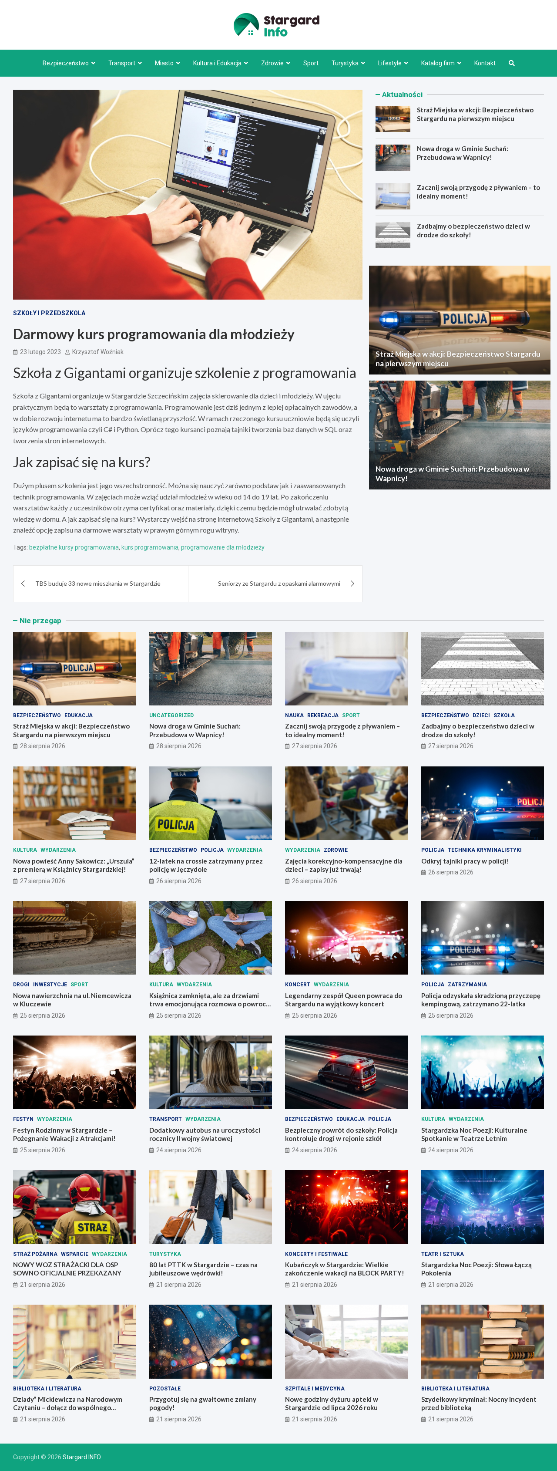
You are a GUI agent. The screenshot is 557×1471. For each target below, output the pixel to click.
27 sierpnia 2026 (314, 745)
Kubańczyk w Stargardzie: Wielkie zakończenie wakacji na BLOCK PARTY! (344, 1269)
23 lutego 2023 (40, 351)
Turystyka (345, 63)
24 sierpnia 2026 (178, 1150)
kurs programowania (149, 547)
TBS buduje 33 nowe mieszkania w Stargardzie (98, 583)
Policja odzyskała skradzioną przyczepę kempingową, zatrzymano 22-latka (480, 1000)
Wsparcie (74, 1254)
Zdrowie (272, 63)
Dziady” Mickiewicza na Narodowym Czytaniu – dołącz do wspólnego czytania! (67, 1407)
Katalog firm (438, 63)
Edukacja (78, 715)
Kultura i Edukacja (217, 63)
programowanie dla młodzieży (223, 547)
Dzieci (481, 715)
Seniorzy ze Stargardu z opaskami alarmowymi (279, 583)
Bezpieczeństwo (66, 63)
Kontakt (485, 63)
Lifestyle (390, 63)
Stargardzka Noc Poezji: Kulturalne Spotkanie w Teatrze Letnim (474, 1134)
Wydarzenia (58, 850)
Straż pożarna (35, 1254)
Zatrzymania (467, 985)
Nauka (294, 715)
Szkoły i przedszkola (49, 313)
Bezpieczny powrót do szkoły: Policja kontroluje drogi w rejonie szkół (341, 1134)
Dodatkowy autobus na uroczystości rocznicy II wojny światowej (204, 1134)
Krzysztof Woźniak (98, 351)
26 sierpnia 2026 (178, 880)
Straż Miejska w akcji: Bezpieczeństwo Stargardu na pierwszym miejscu (475, 114)
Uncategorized (171, 715)
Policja (212, 850)
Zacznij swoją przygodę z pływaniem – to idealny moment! (342, 730)
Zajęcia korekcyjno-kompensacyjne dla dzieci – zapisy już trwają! (344, 865)
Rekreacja (323, 715)
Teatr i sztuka (442, 1254)
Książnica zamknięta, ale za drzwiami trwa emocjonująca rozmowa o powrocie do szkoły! (210, 1004)
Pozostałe (165, 1389)
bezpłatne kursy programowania (74, 547)
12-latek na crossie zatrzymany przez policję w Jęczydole (206, 865)
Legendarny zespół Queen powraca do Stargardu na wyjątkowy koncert (343, 1000)
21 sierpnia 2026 (42, 1284)
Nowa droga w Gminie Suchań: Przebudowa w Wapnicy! (462, 153)
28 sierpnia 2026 (42, 745)
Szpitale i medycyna (315, 1389)
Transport (121, 63)
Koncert (297, 985)
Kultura (25, 850)
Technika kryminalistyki (485, 850)
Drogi (21, 985)
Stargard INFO (82, 1457)
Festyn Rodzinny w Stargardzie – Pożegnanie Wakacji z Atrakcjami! (64, 1134)
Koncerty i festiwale (316, 1254)
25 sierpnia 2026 (42, 1015)
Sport (311, 63)
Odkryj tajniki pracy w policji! (465, 861)
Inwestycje (50, 985)
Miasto (164, 63)
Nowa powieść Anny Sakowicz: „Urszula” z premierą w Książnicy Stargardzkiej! (73, 865)
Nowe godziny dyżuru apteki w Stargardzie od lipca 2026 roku (331, 1403)
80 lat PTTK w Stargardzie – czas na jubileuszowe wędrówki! (203, 1269)
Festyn (23, 1119)
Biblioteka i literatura (47, 1389)
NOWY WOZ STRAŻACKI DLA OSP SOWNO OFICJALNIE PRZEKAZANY (67, 1269)
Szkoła (504, 715)
